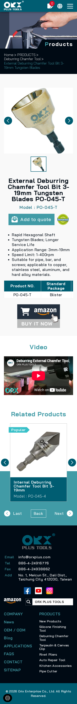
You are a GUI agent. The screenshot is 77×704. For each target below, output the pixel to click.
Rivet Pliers (48, 654)
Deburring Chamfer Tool (22, 59)
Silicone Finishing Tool (52, 628)
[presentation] (5, 462)
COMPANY (13, 614)
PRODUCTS (26, 55)
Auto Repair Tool (52, 660)
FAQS (9, 653)
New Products (50, 621)
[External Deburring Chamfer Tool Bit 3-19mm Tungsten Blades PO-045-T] (38, 120)
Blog (8, 638)
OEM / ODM (14, 630)
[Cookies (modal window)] (7, 698)
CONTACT (13, 662)
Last (17, 513)
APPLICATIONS (18, 646)
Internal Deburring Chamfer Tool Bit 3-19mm (38, 462)
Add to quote (35, 219)
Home (8, 55)
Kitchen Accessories (55, 666)
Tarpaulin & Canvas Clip (54, 647)
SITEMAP (12, 670)
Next (59, 513)
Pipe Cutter (48, 671)
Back (38, 513)
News (9, 622)
